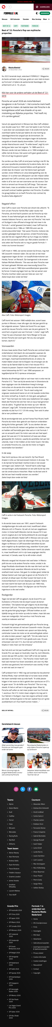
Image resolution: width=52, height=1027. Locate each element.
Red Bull (12, 840)
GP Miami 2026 (14, 922)
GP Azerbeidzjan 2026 (14, 978)
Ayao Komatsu (14, 865)
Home (35, 919)
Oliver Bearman (38, 872)
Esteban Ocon (38, 824)
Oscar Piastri (37, 876)
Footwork (25, 26)
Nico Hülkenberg (39, 868)
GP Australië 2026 (15, 910)
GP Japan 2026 (14, 918)
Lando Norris (37, 852)
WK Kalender (15, 19)
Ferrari (11, 820)
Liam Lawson (38, 860)
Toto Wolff (12, 895)
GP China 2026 (14, 914)
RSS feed (36, 935)
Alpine (11, 804)
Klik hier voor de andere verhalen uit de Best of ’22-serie (25, 94)
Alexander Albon (39, 804)
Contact (36, 969)
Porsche (35, 26)
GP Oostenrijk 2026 (14, 941)
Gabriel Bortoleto (39, 836)
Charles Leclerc (38, 820)
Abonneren (45, 13)
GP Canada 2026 (15, 926)
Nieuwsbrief (37, 965)
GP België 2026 (14, 953)
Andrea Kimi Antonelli (41, 808)
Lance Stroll (37, 848)
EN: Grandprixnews (40, 923)
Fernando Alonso (39, 828)
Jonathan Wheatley (12, 886)
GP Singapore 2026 (14, 984)
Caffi (16, 26)
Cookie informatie (39, 957)
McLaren (12, 828)
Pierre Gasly (37, 880)
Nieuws (4, 19)
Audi (10, 812)
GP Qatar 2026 (14, 1012)
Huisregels (37, 931)
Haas (11, 824)
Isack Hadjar (37, 844)
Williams (12, 844)
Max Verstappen (38, 19)
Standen (26, 19)
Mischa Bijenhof (14, 67)
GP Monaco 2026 (15, 930)
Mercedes (12, 832)
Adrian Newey (14, 853)
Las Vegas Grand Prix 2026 (15, 1007)
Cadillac (11, 816)
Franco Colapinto (39, 832)
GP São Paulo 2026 (13, 1000)
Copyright (36, 973)
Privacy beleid (38, 953)
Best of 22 (6, 26)
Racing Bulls (13, 836)
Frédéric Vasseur (15, 873)
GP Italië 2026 (14, 969)
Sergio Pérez (37, 884)
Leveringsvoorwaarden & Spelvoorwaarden (41, 948)
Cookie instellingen (40, 961)
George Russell (38, 840)
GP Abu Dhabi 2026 (14, 1017)
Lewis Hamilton (38, 856)
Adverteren (37, 939)
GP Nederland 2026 (14, 964)
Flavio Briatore (14, 869)
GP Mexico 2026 (15, 995)
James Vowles (14, 881)
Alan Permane (14, 857)
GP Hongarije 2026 (13, 958)
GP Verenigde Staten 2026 (13, 990)
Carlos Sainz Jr (38, 816)
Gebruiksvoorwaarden (41, 943)
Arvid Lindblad (38, 812)
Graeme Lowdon (15, 877)
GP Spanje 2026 (14, 973)
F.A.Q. (35, 927)
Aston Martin (13, 808)
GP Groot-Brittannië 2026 (14, 948)
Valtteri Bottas (38, 888)
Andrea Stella (13, 861)
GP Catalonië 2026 (13, 935)
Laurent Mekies (14, 891)
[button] (43, 7)
